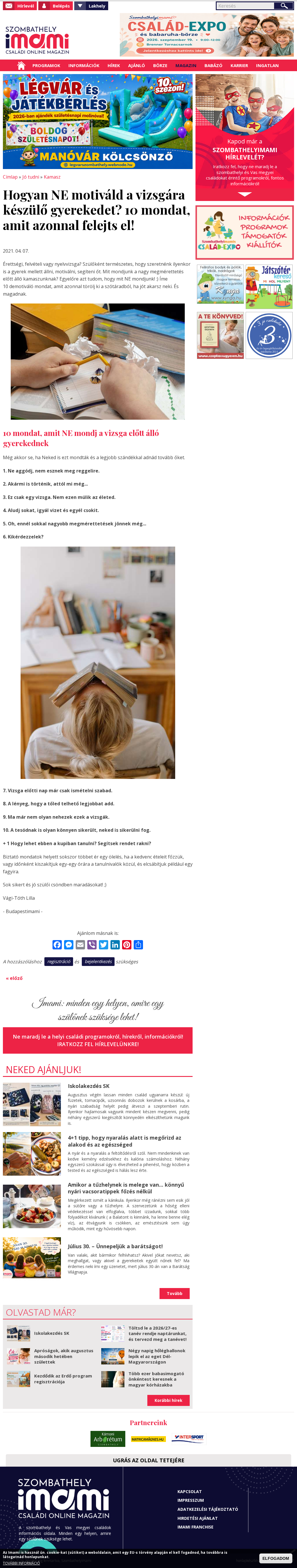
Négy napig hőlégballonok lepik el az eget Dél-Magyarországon (156, 1356)
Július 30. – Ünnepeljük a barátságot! (115, 1246)
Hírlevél (25, 6)
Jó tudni (30, 177)
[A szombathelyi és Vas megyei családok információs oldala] (37, 40)
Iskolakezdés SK (88, 1085)
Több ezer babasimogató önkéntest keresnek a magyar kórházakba (156, 1379)
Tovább (174, 1293)
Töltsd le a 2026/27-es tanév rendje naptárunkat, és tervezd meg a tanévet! (157, 1333)
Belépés (61, 6)
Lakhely (97, 6)
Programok (46, 65)
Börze (160, 65)
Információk (83, 65)
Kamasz (52, 177)
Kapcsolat (190, 1491)
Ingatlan (267, 65)
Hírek (114, 65)
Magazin (185, 65)
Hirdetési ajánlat (198, 1518)
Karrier (239, 65)
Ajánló (136, 65)
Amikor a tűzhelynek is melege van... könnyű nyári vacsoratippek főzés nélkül (126, 1188)
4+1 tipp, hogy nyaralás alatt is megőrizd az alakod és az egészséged (124, 1141)
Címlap (21, 65)
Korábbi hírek (168, 1400)
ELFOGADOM (275, 1558)
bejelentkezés (98, 961)
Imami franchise (195, 1527)
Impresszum (191, 1500)
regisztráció (58, 961)
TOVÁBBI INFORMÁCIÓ (21, 1563)
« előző (14, 978)
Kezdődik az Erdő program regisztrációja (63, 1378)
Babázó (213, 65)
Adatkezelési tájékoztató (208, 1509)
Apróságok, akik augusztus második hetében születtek (63, 1356)
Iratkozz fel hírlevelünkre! (98, 1044)
